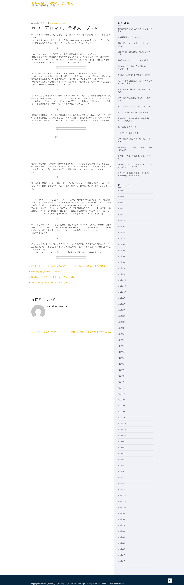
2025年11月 (122, 214)
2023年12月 (122, 352)
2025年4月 (121, 256)
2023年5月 (121, 394)
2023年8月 (121, 376)
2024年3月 (121, 334)
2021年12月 (122, 495)
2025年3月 (121, 262)
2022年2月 (121, 483)
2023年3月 (121, 406)
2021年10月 (122, 507)
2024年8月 (121, 304)
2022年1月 (121, 489)
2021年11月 (122, 501)
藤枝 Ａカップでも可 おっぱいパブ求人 (135, 106)
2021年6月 (121, 531)
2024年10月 (122, 292)
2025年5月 (121, 250)
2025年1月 (121, 274)
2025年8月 (121, 232)
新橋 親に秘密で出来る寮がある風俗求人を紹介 (91, 332)
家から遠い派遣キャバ (127, 127)
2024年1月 (121, 346)
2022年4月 (121, 471)
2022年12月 (122, 424)
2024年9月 (121, 298)
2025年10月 (122, 220)
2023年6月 (121, 388)
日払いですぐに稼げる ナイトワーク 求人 (49, 282)
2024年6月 (121, 316)
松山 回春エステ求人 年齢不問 (44, 332)
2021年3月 (121, 549)
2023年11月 (122, 358)
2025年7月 (121, 238)
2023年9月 (121, 370)
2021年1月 (121, 561)
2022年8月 (121, 447)
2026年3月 (121, 190)
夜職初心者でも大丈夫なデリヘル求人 (133, 60)
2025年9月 (121, 226)
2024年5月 (121, 322)
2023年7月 (121, 382)
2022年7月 (121, 453)
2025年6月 (121, 244)
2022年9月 (121, 441)
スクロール (170, 580)
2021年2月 (121, 555)
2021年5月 (121, 537)
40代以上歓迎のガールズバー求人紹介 (133, 112)
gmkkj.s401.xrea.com (57, 23)
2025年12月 (122, 208)
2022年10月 (122, 436)
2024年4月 (121, 328)
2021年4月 (121, 543)
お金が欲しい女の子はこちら (52, 3)
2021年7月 (121, 525)
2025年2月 (121, 268)
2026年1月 (121, 202)
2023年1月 (121, 418)
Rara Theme (101, 583)
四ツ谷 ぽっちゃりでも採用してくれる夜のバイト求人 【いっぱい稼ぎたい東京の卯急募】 (69, 266)
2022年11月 (122, 430)
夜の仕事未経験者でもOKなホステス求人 (134, 75)
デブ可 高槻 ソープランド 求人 (130, 37)
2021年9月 (121, 513)
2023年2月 (121, 412)
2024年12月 (122, 280)
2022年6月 (121, 459)
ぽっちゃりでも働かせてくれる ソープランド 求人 (53, 277)
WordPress (120, 583)
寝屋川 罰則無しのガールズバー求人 (46, 271)
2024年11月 (122, 286)
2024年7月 (121, 310)
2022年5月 (121, 465)
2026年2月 (121, 196)
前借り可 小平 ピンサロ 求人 (129, 133)
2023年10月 (122, 364)
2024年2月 (121, 340)
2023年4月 (121, 400)
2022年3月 (121, 477)
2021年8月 (121, 519)
